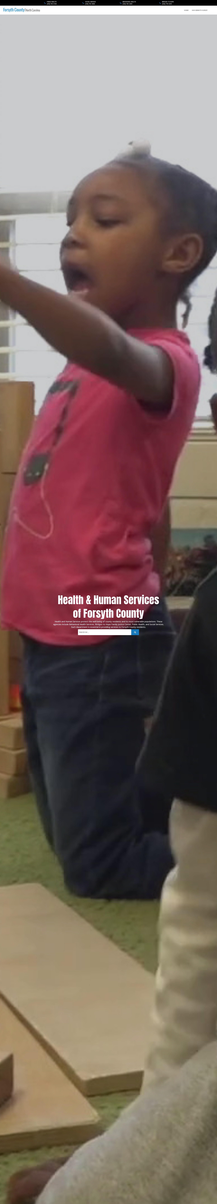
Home (186, 10)
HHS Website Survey (200, 10)
